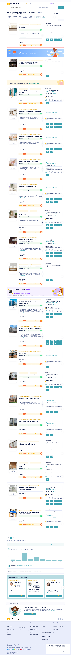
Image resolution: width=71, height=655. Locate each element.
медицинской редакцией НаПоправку (24, 565)
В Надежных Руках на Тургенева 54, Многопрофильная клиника (29, 62)
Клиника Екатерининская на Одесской (30, 136)
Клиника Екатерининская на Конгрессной (27, 213)
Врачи (23, 3)
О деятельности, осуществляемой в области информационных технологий (19, 647)
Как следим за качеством (46, 632)
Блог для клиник (33, 631)
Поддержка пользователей (24, 630)
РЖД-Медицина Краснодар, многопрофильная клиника (27, 443)
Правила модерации (34, 634)
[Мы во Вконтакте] (60, 619)
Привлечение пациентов (34, 624)
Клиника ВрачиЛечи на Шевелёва (29, 398)
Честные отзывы (22, 627)
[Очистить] (37, 8)
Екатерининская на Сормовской (28, 161)
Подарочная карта (45, 639)
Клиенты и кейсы (33, 632)
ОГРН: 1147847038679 (10, 653)
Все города (55, 632)
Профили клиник (56, 631)
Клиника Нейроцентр (51, 590)
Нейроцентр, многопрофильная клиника (28, 422)
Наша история (10, 626)
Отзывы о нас (9, 631)
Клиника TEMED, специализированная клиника (30, 91)
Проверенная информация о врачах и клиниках (24, 625)
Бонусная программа (22, 629)
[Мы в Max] (63, 619)
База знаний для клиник (34, 635)
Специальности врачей (57, 624)
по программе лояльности (34, 83)
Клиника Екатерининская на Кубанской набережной (27, 240)
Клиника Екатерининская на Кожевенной (27, 187)
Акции (60, 3)
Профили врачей (56, 629)
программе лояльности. (51, 610)
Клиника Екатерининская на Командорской (27, 302)
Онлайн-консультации (41, 3)
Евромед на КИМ (24, 353)
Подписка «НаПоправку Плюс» (46, 634)
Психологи (55, 3)
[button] (22, 7)
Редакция (9, 634)
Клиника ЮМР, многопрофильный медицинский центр (29, 512)
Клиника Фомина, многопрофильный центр (30, 465)
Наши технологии (45, 630)
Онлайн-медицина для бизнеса (46, 637)
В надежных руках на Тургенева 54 (35, 590)
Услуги (27, 3)
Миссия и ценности (10, 629)
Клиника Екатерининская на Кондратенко (27, 26)
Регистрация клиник (34, 626)
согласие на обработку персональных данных (56, 647)
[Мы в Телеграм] (58, 619)
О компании (9, 624)
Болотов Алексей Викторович (17, 583)
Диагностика (32, 3)
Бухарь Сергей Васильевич (36, 583)
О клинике (44, 624)
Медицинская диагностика (58, 626)
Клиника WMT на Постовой (27, 375)
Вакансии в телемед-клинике (45, 629)
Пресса (8, 632)
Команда (43, 626)
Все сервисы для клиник (34, 629)
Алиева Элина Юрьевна (56, 582)
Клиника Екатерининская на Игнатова (30, 328)
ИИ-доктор (49, 3)
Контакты (9, 635)
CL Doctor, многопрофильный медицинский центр (27, 488)
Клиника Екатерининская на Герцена (30, 111)
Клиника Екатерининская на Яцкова (30, 266)
